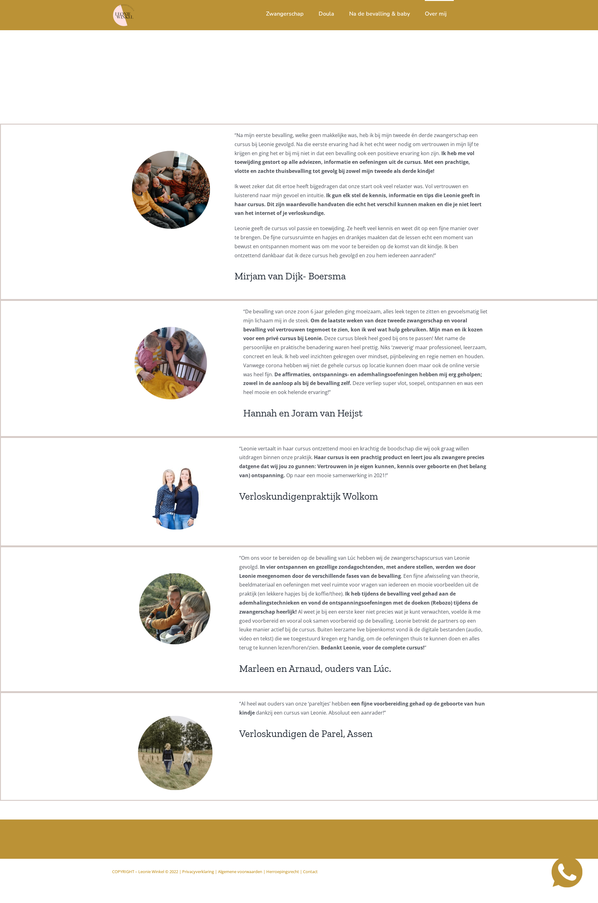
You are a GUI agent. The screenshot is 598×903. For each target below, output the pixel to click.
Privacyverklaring (198, 871)
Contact (310, 871)
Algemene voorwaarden (240, 871)
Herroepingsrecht (282, 871)
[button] (476, 13)
